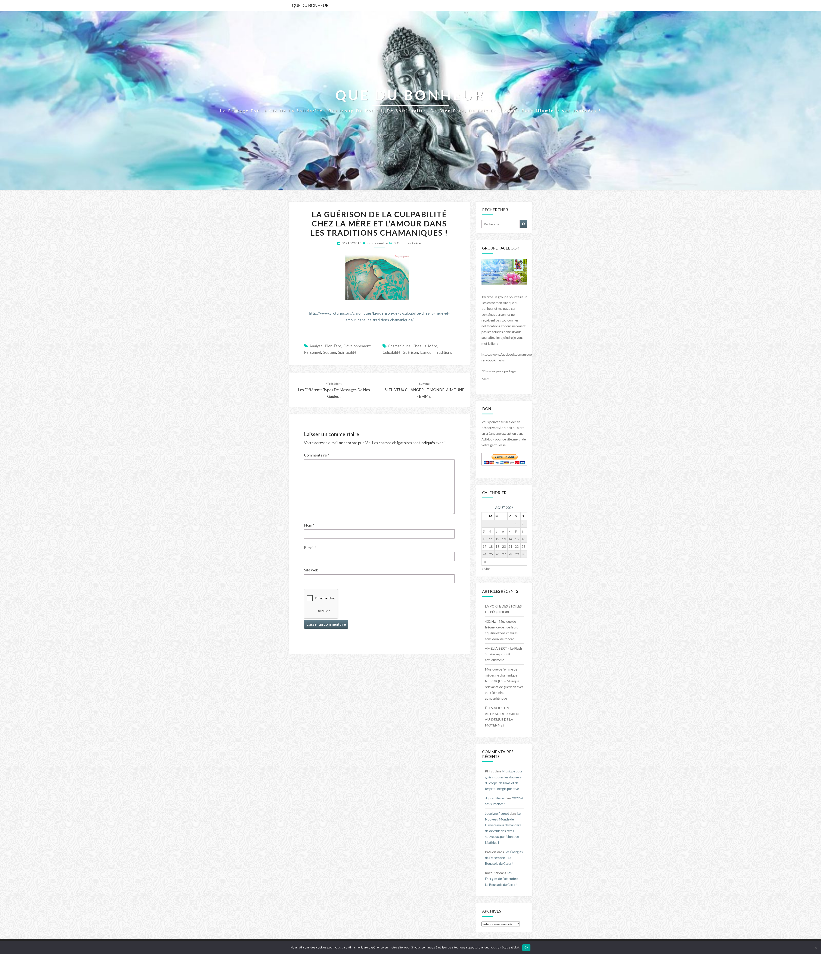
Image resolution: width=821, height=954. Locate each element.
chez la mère (425, 345)
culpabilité (391, 352)
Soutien (329, 352)
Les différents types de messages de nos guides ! (334, 390)
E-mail (310, 547)
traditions (443, 352)
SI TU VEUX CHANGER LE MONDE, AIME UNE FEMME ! (424, 390)
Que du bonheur (310, 5)
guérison (410, 352)
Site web (311, 570)
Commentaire (316, 455)
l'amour (426, 352)
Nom (309, 525)
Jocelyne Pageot (497, 813)
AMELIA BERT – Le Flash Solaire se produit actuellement (503, 654)
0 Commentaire (407, 243)
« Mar (485, 569)
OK (526, 947)
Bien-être (333, 345)
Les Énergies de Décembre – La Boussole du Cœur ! (504, 857)
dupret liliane (494, 798)
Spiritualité (347, 352)
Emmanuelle (377, 243)
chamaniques (399, 345)
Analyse (316, 345)
